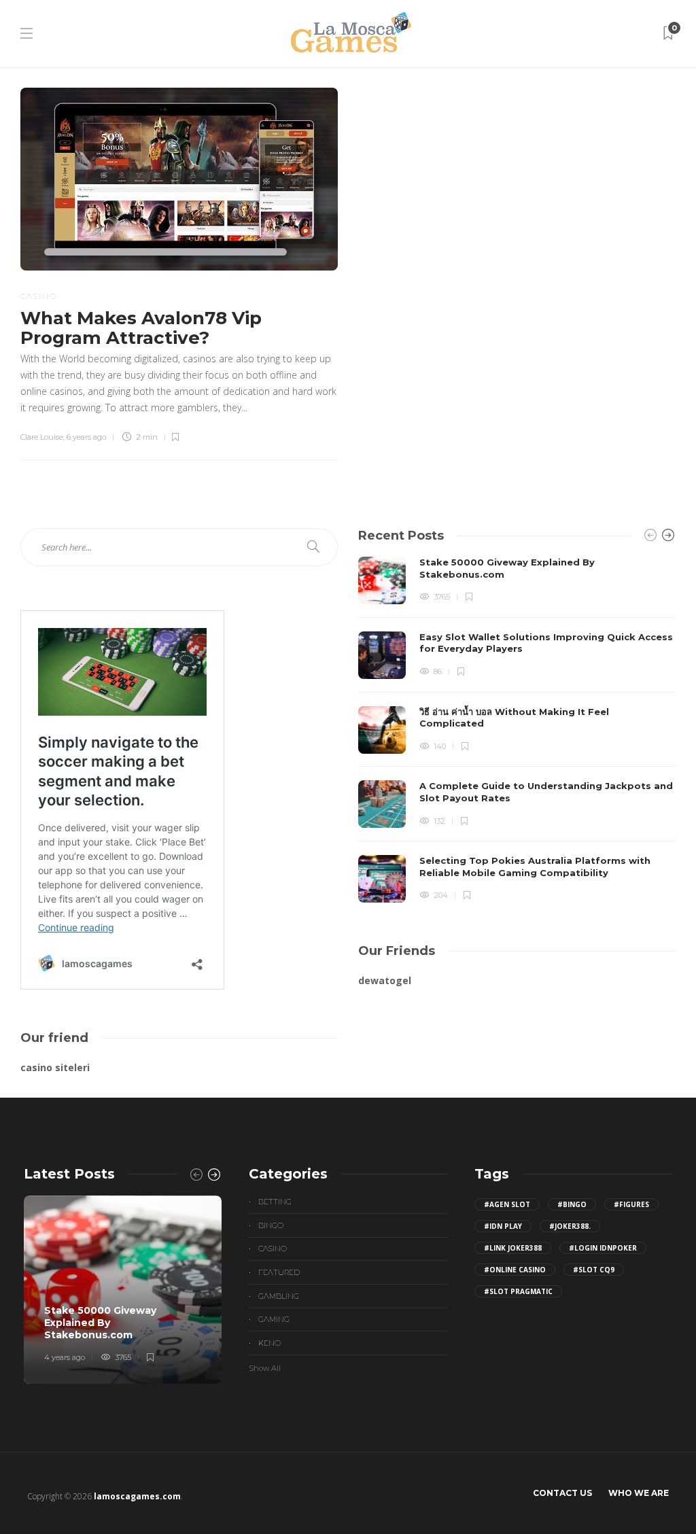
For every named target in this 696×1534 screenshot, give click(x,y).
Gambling (278, 1296)
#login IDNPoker (603, 1248)
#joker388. (570, 1226)
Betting (275, 1201)
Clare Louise (41, 437)
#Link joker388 (513, 1248)
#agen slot (507, 1204)
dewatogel (384, 980)
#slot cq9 (593, 1269)
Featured (279, 1272)
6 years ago (86, 437)
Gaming (274, 1319)
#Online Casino (515, 1269)
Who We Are (638, 1493)
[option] (517, 730)
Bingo (270, 1225)
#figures (631, 1204)
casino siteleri (55, 1067)
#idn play (503, 1226)
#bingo (572, 1204)
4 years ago (64, 1357)
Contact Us (562, 1493)
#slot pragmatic (518, 1291)
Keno (269, 1343)
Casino (38, 296)
